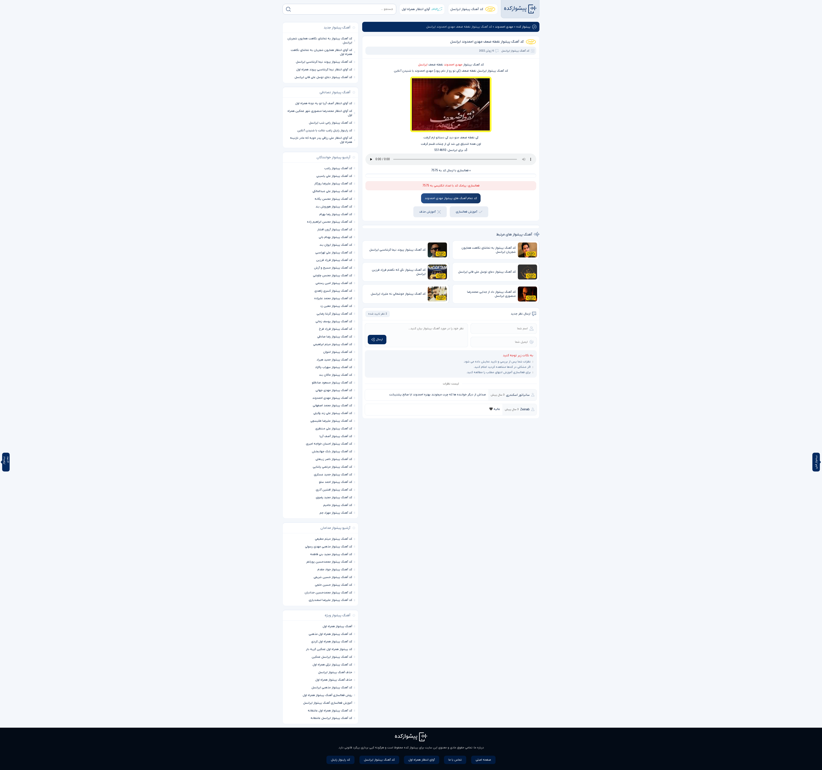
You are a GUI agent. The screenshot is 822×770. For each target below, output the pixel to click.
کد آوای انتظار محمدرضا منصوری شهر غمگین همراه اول (319, 113)
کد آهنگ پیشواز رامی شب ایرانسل (330, 123)
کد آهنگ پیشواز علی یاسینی (334, 176)
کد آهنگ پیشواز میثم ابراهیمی (332, 344)
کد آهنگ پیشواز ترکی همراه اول (332, 665)
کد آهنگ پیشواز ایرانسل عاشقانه (331, 718)
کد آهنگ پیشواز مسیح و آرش (333, 268)
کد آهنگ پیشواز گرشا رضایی (334, 314)
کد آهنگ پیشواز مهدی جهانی (334, 390)
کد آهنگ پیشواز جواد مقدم (334, 570)
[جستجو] (288, 9)
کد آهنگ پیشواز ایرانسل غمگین (332, 657)
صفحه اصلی (483, 760)
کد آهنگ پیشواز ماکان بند (335, 375)
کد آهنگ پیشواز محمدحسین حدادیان (328, 593)
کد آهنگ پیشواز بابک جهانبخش (332, 451)
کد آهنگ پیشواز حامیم (337, 505)
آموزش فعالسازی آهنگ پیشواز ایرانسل (327, 703)
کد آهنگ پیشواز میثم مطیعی (333, 539)
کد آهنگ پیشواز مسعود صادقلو (332, 383)
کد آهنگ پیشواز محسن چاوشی (332, 275)
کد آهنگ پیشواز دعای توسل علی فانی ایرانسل (323, 77)
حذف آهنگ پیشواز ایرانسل (335, 672)
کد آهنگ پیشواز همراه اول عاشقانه (330, 711)
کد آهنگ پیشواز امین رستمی (334, 283)
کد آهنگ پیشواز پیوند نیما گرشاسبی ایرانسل (324, 62)
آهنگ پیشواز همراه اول (337, 626)
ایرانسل (422, 65)
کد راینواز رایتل (340, 760)
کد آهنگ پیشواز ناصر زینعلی (334, 459)
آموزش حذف (427, 212)
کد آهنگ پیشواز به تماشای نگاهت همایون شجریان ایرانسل (319, 41)
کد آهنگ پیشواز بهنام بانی (335, 237)
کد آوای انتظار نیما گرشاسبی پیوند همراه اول (324, 70)
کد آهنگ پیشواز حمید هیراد (334, 360)
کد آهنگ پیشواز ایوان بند (335, 245)
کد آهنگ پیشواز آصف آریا (336, 436)
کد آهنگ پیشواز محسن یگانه (333, 199)
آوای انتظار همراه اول (416, 9)
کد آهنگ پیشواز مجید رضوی (334, 497)
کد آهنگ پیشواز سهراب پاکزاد (333, 367)
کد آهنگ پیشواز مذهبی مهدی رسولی (328, 547)
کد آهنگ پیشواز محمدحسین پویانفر (329, 562)
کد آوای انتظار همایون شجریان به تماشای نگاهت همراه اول (321, 52)
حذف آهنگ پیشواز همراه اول (333, 680)
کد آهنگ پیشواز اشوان (337, 352)
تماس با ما (455, 760)
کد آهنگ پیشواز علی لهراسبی (333, 253)
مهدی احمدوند (504, 27)
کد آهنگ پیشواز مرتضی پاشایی (332, 467)
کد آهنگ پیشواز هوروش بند (334, 207)
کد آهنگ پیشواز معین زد (336, 306)
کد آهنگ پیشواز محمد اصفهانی (332, 405)
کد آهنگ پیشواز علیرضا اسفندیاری (330, 600)
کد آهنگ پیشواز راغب (338, 168)
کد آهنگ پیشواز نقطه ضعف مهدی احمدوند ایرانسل (487, 42)
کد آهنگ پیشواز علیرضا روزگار (333, 184)
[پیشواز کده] (520, 8)
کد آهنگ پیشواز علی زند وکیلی (332, 413)
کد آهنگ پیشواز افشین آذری (334, 490)
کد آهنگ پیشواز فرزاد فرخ (335, 329)
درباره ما (479, 748)
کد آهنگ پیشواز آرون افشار (334, 230)
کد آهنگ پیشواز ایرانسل (466, 9)
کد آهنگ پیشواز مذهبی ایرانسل (331, 688)
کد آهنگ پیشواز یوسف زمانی (334, 321)
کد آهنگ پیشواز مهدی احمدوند (332, 398)
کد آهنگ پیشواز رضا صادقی (334, 337)
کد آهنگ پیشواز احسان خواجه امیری (329, 444)
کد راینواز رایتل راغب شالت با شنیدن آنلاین (324, 131)
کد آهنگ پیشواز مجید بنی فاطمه (331, 554)
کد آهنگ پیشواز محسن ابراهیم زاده (329, 222)
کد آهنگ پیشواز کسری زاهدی (333, 291)
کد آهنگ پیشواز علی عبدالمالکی (332, 191)
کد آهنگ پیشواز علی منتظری (333, 429)
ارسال (379, 339)
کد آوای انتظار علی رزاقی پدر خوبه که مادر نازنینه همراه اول (321, 140)
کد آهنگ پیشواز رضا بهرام (335, 214)
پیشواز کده (523, 27)
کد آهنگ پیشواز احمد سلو (335, 482)
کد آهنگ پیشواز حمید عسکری (333, 475)
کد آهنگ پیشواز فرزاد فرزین (334, 260)
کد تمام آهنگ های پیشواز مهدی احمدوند (451, 198)
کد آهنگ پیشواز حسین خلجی (333, 585)
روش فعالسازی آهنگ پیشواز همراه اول (327, 695)
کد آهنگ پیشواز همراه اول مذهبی (330, 634)
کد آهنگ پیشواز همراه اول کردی (331, 642)
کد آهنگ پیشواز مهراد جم (336, 513)
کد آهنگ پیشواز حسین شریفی (333, 577)
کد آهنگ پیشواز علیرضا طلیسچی (331, 421)
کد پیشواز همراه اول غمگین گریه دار (329, 649)
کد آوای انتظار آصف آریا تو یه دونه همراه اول (323, 103)
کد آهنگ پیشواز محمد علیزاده (333, 298)
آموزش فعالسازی (466, 212)
